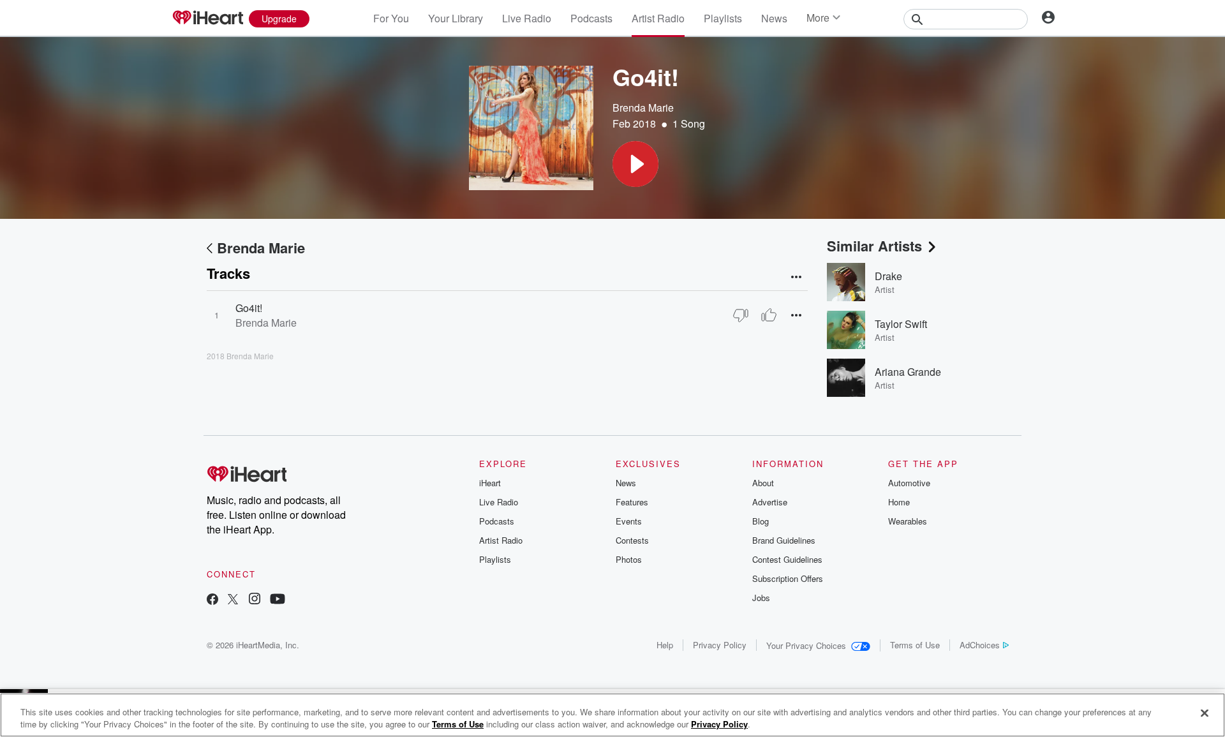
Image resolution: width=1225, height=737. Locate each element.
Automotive (909, 483)
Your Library (455, 18)
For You (391, 18)
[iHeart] (207, 18)
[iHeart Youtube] (277, 600)
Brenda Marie (643, 107)
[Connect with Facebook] (212, 600)
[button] (635, 164)
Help (665, 645)
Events (629, 521)
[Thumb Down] (740, 315)
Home (899, 502)
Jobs (761, 598)
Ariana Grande (908, 371)
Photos (629, 559)
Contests (632, 540)
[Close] (1205, 713)
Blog (760, 521)
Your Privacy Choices (806, 645)
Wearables (907, 521)
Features (632, 502)
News (774, 18)
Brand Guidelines (783, 540)
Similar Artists (874, 245)
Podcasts (591, 18)
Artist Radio (658, 18)
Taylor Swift (901, 323)
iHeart (490, 483)
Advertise (769, 502)
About (763, 483)
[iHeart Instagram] (254, 600)
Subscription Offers (787, 578)
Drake (888, 276)
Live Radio (526, 18)
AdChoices (980, 645)
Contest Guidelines (787, 559)
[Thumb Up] (768, 315)
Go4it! (248, 308)
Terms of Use (915, 645)
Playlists (723, 18)
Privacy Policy (719, 645)
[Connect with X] (233, 600)
